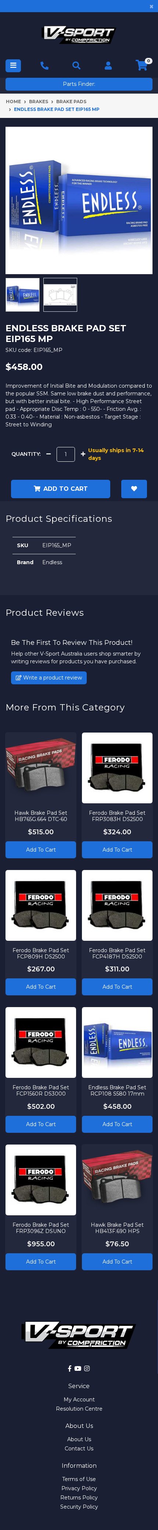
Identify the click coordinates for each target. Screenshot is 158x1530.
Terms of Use (79, 1479)
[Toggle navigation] (13, 65)
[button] (134, 489)
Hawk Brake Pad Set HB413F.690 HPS (117, 1228)
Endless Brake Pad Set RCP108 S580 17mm (117, 1090)
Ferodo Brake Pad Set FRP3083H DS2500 (117, 816)
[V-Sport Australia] (79, 35)
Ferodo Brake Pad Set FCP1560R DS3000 (40, 1090)
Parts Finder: (79, 84)
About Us (79, 1439)
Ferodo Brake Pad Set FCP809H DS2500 (40, 953)
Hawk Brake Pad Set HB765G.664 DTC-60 (40, 816)
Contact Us (79, 1448)
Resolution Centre (79, 1408)
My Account (79, 1399)
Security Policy (79, 1506)
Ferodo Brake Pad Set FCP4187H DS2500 (117, 953)
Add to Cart (41, 849)
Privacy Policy (79, 1488)
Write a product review (52, 677)
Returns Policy (79, 1497)
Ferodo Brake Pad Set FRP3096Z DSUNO (40, 1228)
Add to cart (65, 488)
